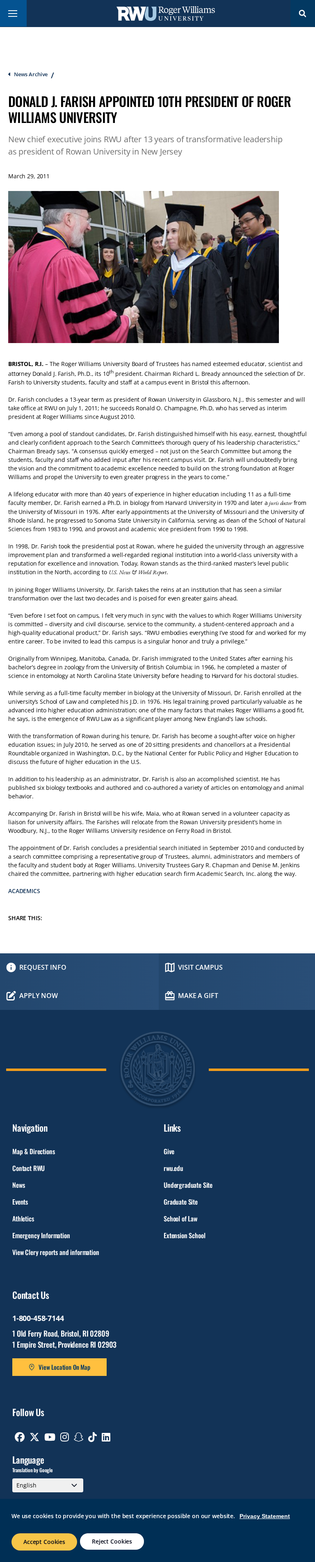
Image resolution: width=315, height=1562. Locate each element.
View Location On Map (64, 1366)
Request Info (42, 967)
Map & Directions (33, 1151)
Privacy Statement (265, 1516)
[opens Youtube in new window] (49, 1437)
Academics (24, 891)
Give (169, 1151)
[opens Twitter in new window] (34, 1437)
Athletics (23, 1218)
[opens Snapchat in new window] (79, 1437)
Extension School (184, 1235)
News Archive (31, 74)
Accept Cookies (44, 1542)
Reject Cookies (112, 1541)
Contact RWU (28, 1168)
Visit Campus (200, 967)
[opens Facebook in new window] (20, 1437)
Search (302, 13)
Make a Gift (198, 995)
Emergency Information (41, 1235)
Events (20, 1202)
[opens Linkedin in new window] (106, 1437)
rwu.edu (173, 1168)
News (18, 1185)
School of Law (180, 1218)
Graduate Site (181, 1202)
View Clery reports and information (55, 1252)
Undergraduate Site (188, 1185)
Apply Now (38, 995)
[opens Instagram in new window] (64, 1437)
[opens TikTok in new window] (92, 1437)
